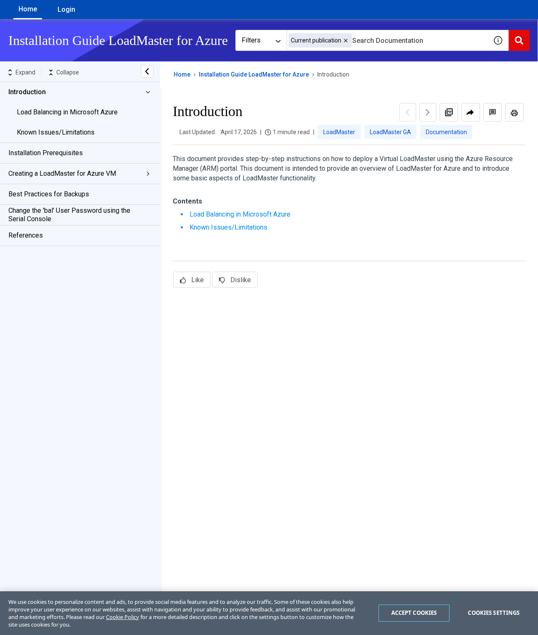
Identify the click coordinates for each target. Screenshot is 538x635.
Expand (25, 72)
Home (27, 9)
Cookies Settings (494, 612)
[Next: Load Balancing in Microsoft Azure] (427, 112)
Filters (251, 40)
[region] (269, 613)
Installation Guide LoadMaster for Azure (254, 74)
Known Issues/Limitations (56, 132)
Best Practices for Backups (48, 194)
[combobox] (387, 40)
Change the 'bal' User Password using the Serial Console (69, 214)
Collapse (67, 72)
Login (66, 9)
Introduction (27, 92)
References (25, 235)
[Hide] (147, 71)
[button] (346, 40)
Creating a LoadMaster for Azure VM (62, 173)
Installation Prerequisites (45, 153)
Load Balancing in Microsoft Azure (67, 112)
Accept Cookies (414, 612)
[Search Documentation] (519, 40)
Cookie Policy (122, 617)
